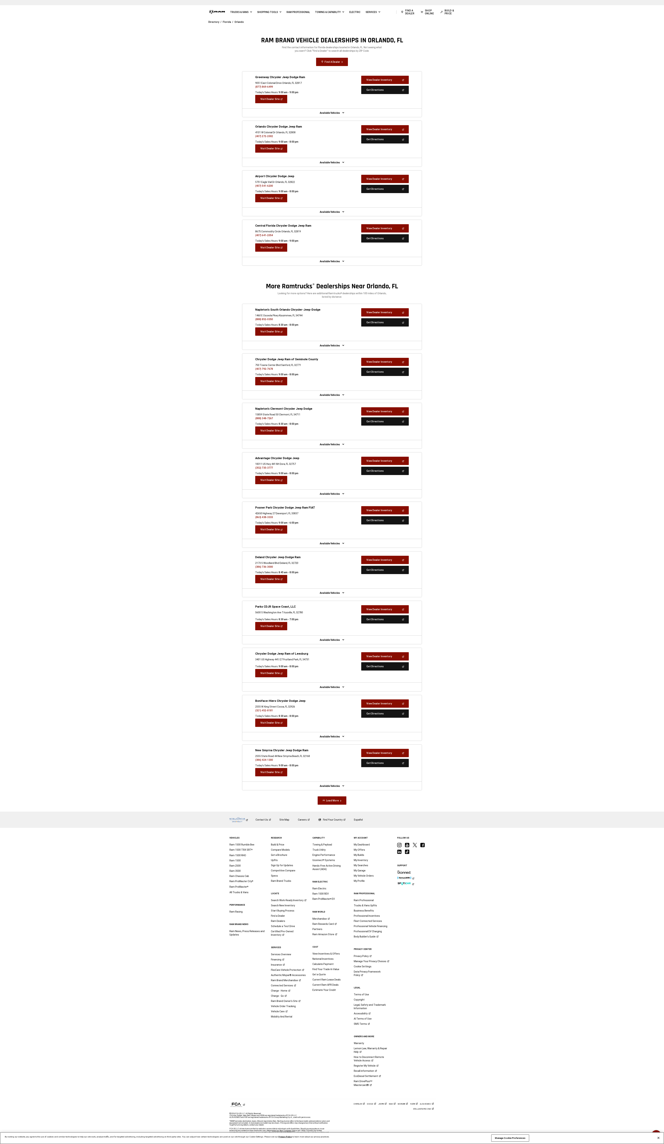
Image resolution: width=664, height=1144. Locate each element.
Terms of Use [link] (361, 994)
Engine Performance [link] (323, 855)
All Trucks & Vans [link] (238, 892)
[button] (241, 12)
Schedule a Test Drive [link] (283, 926)
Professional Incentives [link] (367, 915)
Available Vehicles (330, 112)
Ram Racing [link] (236, 911)
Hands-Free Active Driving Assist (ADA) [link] (326, 867)
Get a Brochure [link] (279, 855)
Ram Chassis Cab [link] (239, 876)
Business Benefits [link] (364, 910)
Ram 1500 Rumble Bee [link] (241, 844)
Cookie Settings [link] (362, 966)
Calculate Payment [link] (323, 964)
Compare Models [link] (280, 849)
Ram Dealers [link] (278, 921)
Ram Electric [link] (319, 888)
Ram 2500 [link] (235, 865)
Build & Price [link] (277, 844)
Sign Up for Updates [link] (282, 865)
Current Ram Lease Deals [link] (326, 979)
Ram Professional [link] (364, 900)
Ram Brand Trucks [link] (281, 881)
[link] (217, 12)
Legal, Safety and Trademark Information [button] (370, 1006)
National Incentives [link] (323, 958)
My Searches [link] (361, 865)
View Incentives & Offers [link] (326, 953)
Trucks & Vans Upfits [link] (365, 905)
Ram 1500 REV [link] (320, 893)
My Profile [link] (359, 881)
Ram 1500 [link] (235, 860)
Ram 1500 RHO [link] (237, 855)
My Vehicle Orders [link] (364, 875)
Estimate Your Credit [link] (324, 990)
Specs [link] (274, 875)
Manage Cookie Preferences (510, 1138)
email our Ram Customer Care (283, 1131)
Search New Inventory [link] (283, 905)
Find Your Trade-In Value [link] (325, 969)
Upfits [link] (274, 860)
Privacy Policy (285, 1137)
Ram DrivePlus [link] (363, 1083)
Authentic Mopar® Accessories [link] (288, 975)
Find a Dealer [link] (278, 915)
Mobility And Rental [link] (281, 1016)
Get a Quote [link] (319, 974)
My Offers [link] (359, 849)
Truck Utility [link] (319, 849)
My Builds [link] (359, 855)
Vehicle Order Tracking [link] (283, 1006)
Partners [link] (317, 929)
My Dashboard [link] (362, 844)
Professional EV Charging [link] (368, 931)
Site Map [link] (284, 819)
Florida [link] (227, 22)
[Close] (658, 1138)
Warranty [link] (359, 1043)
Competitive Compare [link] (283, 870)
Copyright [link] (359, 999)
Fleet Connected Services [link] (368, 921)
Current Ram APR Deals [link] (325, 984)
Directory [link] (213, 22)
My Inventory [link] (361, 860)
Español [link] (358, 819)
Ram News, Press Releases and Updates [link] (247, 933)
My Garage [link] (360, 870)
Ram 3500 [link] (235, 870)
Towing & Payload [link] (322, 844)
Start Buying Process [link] (282, 910)
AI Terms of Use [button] (363, 1018)
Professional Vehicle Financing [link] (370, 926)
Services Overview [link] (281, 954)
